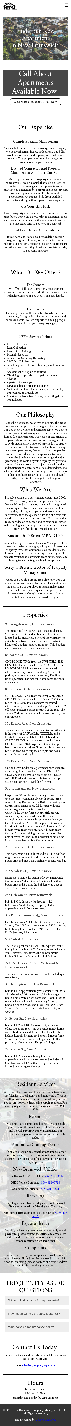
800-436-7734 (50, 1182)
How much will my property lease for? (34, 1314)
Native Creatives (46, 1419)
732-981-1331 (49, 1189)
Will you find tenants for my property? (33, 1300)
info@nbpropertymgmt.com (39, 1365)
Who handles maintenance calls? (31, 1327)
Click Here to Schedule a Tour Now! (35, 101)
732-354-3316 (54, 1176)
